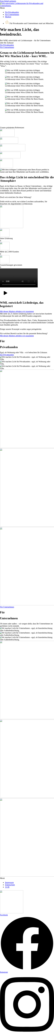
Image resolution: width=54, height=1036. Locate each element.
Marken (8, 17)
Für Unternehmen (12, 14)
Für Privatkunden (12, 12)
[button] (27, 8)
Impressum (9, 882)
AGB (7, 887)
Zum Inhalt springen (8, 1)
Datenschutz (10, 885)
